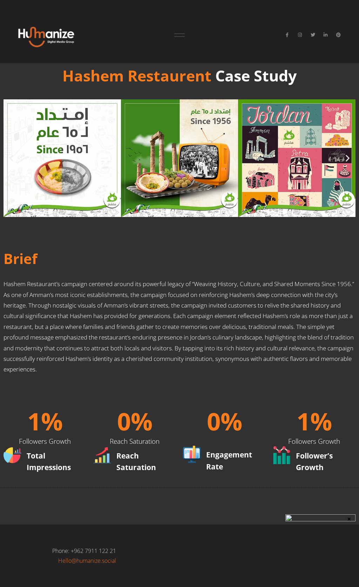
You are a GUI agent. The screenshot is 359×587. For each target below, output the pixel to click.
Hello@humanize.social (87, 561)
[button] (11, 158)
